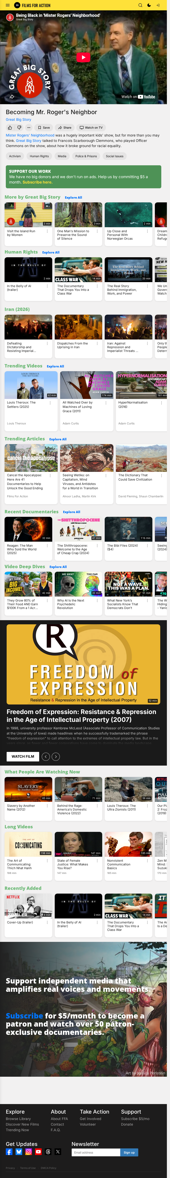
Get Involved (90, 1119)
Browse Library (18, 1119)
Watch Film (23, 756)
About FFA (59, 1119)
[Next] (56, 757)
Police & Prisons (86, 156)
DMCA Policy (48, 1168)
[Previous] (46, 757)
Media (62, 156)
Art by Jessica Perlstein (145, 1072)
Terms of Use (28, 1168)
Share (67, 127)
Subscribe (24, 1016)
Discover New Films (22, 1124)
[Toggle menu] (7, 5)
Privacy (10, 1168)
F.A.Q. (56, 1130)
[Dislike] (19, 127)
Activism (15, 156)
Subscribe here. (38, 182)
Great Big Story (18, 119)
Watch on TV (94, 127)
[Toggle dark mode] (149, 5)
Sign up (129, 1152)
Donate (127, 1124)
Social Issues (114, 156)
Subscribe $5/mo (135, 1119)
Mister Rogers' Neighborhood (30, 135)
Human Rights (39, 156)
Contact (57, 1124)
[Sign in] (158, 5)
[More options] (47, 231)
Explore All (73, 197)
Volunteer (88, 1124)
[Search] (140, 5)
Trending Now (17, 1130)
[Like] (9, 127)
